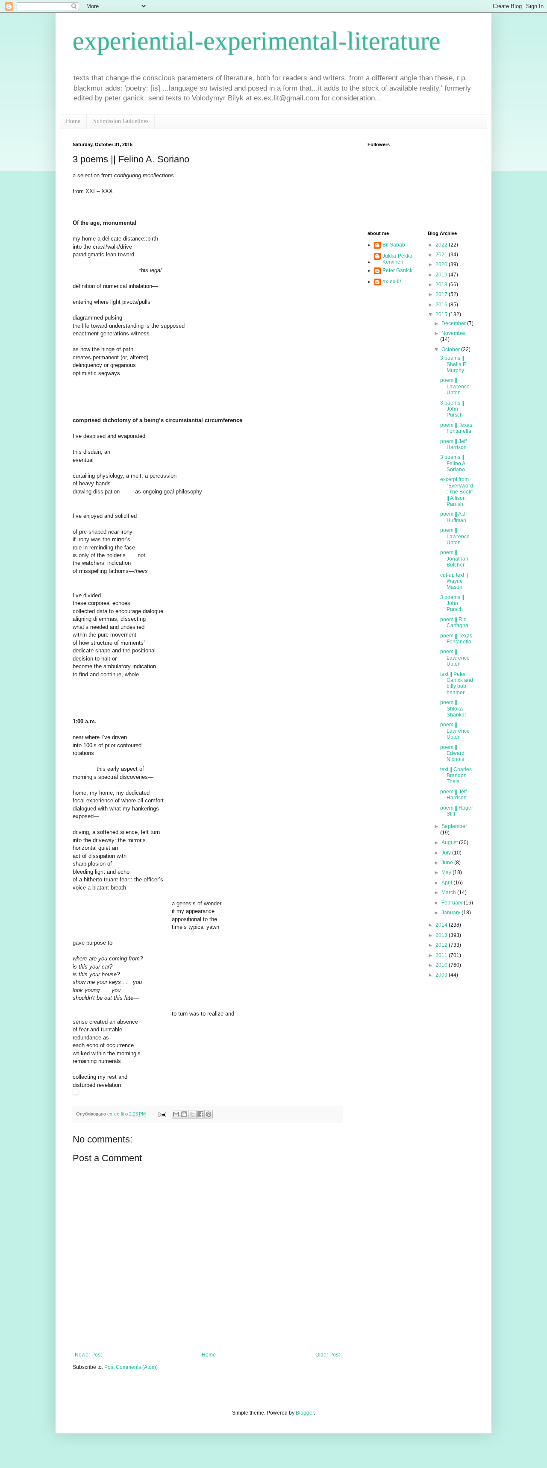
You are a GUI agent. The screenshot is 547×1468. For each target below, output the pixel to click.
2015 (442, 314)
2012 (442, 945)
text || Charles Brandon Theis (456, 775)
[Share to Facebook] (200, 1114)
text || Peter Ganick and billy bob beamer (456, 683)
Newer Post (88, 1355)
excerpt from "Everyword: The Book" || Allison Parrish (456, 491)
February (452, 903)
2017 (442, 294)
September (454, 826)
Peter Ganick (397, 270)
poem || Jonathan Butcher (454, 558)
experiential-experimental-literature (257, 41)
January (451, 913)
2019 (442, 275)
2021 (442, 255)
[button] (207, 1093)
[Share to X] (192, 1114)
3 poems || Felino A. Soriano (453, 463)
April (447, 883)
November (453, 333)
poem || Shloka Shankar (453, 708)
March (449, 892)
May (447, 872)
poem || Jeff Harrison (453, 444)
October (451, 349)
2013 (442, 935)
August (450, 843)
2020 (442, 264)
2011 (442, 955)
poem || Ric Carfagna (454, 622)
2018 (442, 285)
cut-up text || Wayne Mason (454, 581)
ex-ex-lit (391, 282)
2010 (442, 965)
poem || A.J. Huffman (453, 517)
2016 (442, 305)
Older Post (327, 1355)
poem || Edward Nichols (452, 753)
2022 (442, 245)
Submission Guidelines (120, 121)
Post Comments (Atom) (131, 1367)
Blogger (305, 1413)
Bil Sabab (393, 245)
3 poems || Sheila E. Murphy (454, 364)
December (454, 323)
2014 (442, 925)
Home (73, 121)
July (446, 853)
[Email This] (176, 1114)
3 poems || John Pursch (452, 409)
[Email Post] (162, 1113)
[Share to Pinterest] (208, 1114)
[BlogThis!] (184, 1114)
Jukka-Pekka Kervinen (397, 259)
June (447, 863)
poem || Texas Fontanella (456, 428)
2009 (442, 975)
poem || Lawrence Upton (455, 386)
